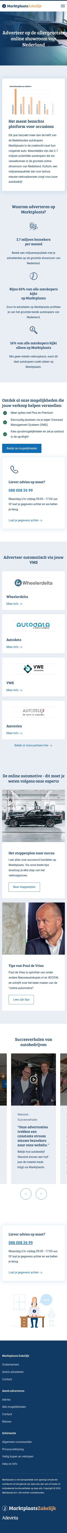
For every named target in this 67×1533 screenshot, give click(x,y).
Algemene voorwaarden (17, 1442)
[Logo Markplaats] (21, 6)
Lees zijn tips (21, 999)
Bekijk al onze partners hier (31, 745)
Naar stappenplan (24, 887)
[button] (63, 6)
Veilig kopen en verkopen (17, 1456)
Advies (6, 1399)
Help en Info (9, 1464)
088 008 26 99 (21, 1242)
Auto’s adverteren (13, 1372)
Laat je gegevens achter (23, 520)
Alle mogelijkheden (14, 1407)
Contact (7, 1379)
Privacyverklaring (13, 1449)
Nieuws (6, 1421)
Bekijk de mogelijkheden (22, 448)
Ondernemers (10, 1364)
